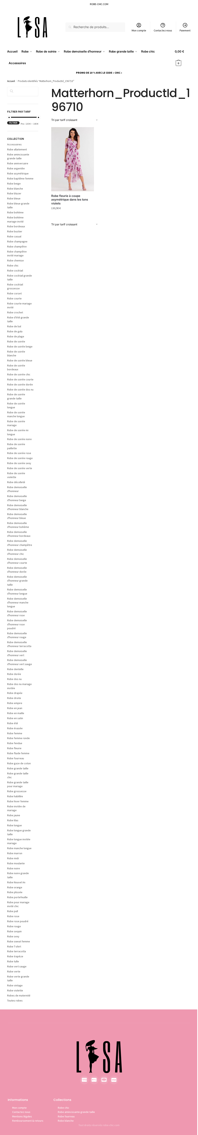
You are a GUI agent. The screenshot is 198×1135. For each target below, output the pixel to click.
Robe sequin (14, 931)
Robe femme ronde (18, 738)
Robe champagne (17, 241)
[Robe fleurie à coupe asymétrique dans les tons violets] (72, 159)
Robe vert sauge (16, 966)
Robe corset (14, 293)
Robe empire (14, 703)
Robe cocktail (15, 270)
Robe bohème (15, 212)
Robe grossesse (16, 791)
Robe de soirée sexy (19, 463)
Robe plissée (14, 892)
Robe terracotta (16, 951)
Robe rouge (14, 926)
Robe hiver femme (18, 801)
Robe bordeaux (16, 226)
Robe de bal (14, 326)
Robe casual (14, 236)
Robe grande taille (17, 768)
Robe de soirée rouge (20, 458)
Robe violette (15, 990)
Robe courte (14, 298)
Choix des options (72, 216)
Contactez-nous (163, 30)
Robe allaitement (17, 149)
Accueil (11, 81)
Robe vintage (15, 985)
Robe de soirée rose (19, 453)
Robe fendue (14, 743)
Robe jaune (13, 815)
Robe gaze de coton (19, 763)
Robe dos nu (14, 679)
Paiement (185, 30)
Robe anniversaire (17, 163)
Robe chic (13, 265)
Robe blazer (14, 193)
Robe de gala (14, 331)
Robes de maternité (18, 995)
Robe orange (14, 887)
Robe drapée (14, 693)
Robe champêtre (17, 246)
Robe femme (14, 733)
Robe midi (13, 858)
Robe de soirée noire (19, 439)
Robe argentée (16, 168)
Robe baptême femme (20, 178)
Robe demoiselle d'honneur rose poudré (17, 624)
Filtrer (13, 122)
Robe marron (14, 853)
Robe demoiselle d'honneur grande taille (17, 580)
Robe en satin (15, 718)
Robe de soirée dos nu (20, 389)
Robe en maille (15, 713)
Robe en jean (14, 708)
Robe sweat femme (18, 941)
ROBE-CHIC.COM (99, 4)
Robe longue (14, 825)
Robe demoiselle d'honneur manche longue (17, 602)
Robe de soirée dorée (20, 384)
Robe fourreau (15, 758)
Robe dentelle (15, 669)
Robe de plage (15, 336)
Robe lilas (12, 820)
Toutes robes (15, 1000)
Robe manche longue (19, 848)
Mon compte (139, 30)
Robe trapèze (15, 956)
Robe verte (13, 971)
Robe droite (14, 698)
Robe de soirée (16, 341)
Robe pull (12, 911)
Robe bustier (14, 231)
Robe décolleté (16, 482)
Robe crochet (15, 312)
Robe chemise (15, 260)
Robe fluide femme (18, 753)
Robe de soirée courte (20, 379)
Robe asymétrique (18, 173)
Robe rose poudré (17, 921)
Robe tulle (13, 961)
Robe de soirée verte (19, 468)
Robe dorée (14, 674)
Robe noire (13, 868)
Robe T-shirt (14, 946)
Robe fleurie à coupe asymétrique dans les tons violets (69, 199)
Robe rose (13, 916)
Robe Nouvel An (16, 882)
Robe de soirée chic (18, 374)
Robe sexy (13, 936)
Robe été (12, 723)
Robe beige (14, 183)
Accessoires (14, 144)
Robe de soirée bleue (19, 360)
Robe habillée (15, 796)
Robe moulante (16, 863)
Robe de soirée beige (19, 346)
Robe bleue (13, 198)
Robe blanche (15, 188)
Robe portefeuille (17, 897)
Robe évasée (15, 728)
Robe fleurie (14, 748)
